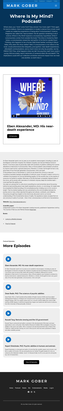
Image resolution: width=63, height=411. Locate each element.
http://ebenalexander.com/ (17, 202)
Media (46, 388)
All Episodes (13, 136)
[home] (22, 5)
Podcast (17, 388)
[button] (55, 6)
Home (11, 388)
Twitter (55, 1)
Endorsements (37, 388)
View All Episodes (31, 362)
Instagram (49, 1)
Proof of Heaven (10, 223)
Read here (33, 209)
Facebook (42, 1)
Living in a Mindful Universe (13, 219)
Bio (29, 388)
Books (24, 388)
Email (36, 1)
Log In (52, 388)
